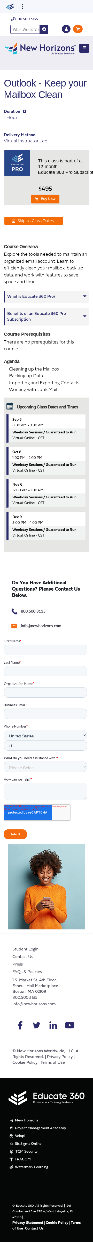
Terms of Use (53, 1063)
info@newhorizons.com (34, 1004)
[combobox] (25, 29)
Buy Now (48, 199)
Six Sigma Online (28, 1144)
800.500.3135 (26, 19)
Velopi (19, 1136)
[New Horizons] (40, 48)
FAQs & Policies (27, 972)
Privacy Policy (60, 1057)
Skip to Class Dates (36, 221)
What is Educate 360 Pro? (31, 297)
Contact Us (22, 957)
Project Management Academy (40, 1128)
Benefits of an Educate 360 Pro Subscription (36, 317)
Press (17, 964)
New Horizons (26, 1120)
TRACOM (22, 1159)
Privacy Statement (27, 1223)
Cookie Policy (24, 1063)
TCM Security (26, 1152)
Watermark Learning (31, 1167)
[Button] (84, 48)
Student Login (25, 949)
